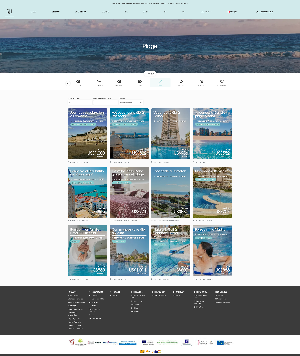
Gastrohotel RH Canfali (95, 310)
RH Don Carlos (199, 307)
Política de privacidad (72, 314)
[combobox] (105, 102)
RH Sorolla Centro (159, 295)
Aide (183, 12)
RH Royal (92, 306)
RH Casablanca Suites (200, 296)
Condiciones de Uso (76, 309)
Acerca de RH (73, 295)
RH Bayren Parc (137, 301)
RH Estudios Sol (95, 318)
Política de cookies (75, 329)
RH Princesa (93, 295)
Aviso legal (72, 306)
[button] (68, 83)
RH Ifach (113, 295)
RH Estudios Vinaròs (222, 302)
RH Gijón (134, 308)
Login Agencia (74, 318)
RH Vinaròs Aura (221, 299)
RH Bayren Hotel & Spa (138, 296)
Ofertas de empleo (75, 299)
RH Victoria (93, 302)
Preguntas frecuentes (76, 302)
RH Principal (135, 311)
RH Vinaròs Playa (221, 295)
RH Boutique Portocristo (199, 302)
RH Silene (176, 295)
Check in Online (74, 325)
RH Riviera (135, 304)
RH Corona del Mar (96, 299)
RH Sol (91, 315)
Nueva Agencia (74, 322)
